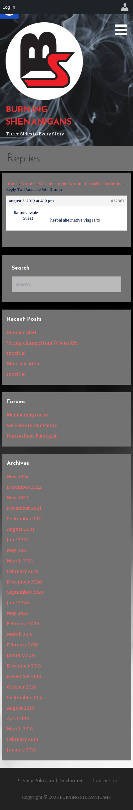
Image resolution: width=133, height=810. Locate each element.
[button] (123, 18)
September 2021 (25, 519)
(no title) (16, 353)
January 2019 (21, 655)
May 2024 (17, 476)
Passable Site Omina (103, 184)
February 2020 (23, 624)
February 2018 (22, 739)
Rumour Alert (22, 332)
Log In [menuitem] (8, 7)
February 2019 (22, 645)
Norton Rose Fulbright (32, 436)
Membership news (28, 415)
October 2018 (21, 687)
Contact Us (104, 780)
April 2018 (18, 718)
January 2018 (21, 750)
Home (12, 184)
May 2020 (17, 613)
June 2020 (18, 602)
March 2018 (20, 729)
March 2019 (19, 634)
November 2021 (24, 508)
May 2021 (17, 550)
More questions (24, 364)
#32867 (117, 201)
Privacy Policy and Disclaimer (49, 780)
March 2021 (20, 561)
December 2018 (24, 666)
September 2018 (25, 697)
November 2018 (24, 676)
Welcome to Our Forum (60, 184)
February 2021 (22, 571)
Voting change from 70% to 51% (43, 343)
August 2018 (20, 708)
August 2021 (20, 529)
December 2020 (24, 582)
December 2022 (24, 487)
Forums (28, 184)
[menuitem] (125, 7)
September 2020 (25, 592)
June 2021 (17, 540)
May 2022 (17, 497)
